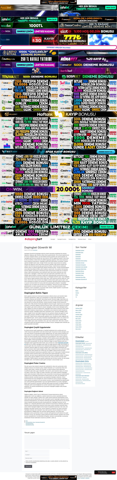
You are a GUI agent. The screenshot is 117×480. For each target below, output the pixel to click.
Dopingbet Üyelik (80, 273)
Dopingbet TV (85, 377)
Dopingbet (53, 239)
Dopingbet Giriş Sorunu (87, 363)
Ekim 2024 (78, 329)
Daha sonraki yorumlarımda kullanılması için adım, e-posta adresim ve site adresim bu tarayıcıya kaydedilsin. (47, 461)
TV (76, 297)
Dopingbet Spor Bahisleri (82, 375)
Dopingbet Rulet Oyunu (79, 372)
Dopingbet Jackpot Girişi (87, 364)
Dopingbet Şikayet (82, 239)
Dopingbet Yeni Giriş (79, 380)
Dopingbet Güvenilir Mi (40, 422)
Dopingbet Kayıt (79, 275)
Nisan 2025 (78, 316)
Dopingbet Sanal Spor (86, 372)
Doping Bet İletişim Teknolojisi (80, 383)
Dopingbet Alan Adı (89, 343)
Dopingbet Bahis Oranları (79, 346)
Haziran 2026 (79, 308)
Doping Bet (86, 341)
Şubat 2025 (78, 320)
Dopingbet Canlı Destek (81, 267)
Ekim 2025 (78, 312)
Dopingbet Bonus (80, 271)
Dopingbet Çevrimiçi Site (86, 380)
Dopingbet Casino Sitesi (79, 357)
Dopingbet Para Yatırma (88, 369)
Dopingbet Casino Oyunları (80, 354)
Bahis (77, 290)
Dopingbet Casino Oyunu (88, 354)
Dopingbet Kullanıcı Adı (87, 366)
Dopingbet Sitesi (78, 374)
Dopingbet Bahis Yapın (30, 422)
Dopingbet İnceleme (62, 239)
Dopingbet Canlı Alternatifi (80, 351)
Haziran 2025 (79, 314)
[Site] (29, 83)
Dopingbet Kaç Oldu (30, 424)
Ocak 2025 (78, 322)
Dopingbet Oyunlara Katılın (80, 369)
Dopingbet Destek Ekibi (87, 357)
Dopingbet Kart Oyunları (79, 366)
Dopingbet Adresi (80, 250)
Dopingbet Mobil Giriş (81, 269)
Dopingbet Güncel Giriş (79, 364)
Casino (77, 292)
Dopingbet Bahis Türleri (79, 349)
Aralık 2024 (78, 324)
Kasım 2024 (78, 327)
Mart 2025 (78, 318)
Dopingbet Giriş (72, 239)
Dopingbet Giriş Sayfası (81, 260)
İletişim (89, 239)
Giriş (27, 420)
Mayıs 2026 (78, 310)
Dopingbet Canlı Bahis (82, 352)
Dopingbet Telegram (79, 377)
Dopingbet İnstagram (81, 264)
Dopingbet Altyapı (80, 262)
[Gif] (58, 114)
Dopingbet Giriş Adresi (79, 363)
